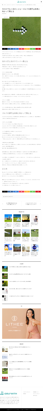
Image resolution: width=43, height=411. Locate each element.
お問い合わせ (35, 395)
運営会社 (24, 393)
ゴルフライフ (6, 196)
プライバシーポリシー (36, 393)
